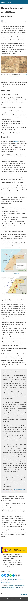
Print (19, 575)
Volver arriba (24, 594)
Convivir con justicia (18, 579)
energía (16, 587)
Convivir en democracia (7, 581)
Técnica (9, 582)
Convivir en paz (17, 581)
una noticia (15, 141)
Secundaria (4, 582)
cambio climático (10, 585)
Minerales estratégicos (6, 588)
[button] (2, 575)
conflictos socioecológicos (7, 587)
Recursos (15, 588)
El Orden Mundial (15, 273)
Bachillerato (10, 579)
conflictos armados (19, 585)
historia (20, 587)
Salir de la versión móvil (14, 599)
